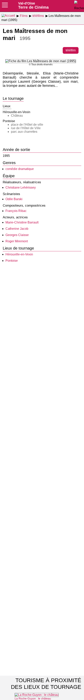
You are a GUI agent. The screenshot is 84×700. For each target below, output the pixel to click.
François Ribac (16, 210)
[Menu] (5, 6)
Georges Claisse (17, 235)
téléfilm (71, 50)
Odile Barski (13, 199)
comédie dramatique (19, 169)
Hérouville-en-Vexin (19, 254)
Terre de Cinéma (33, 5)
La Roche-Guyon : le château (33, 698)
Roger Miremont (16, 241)
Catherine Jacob (16, 228)
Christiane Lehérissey (20, 187)
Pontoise (11, 260)
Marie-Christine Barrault (21, 222)
